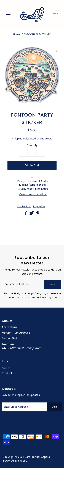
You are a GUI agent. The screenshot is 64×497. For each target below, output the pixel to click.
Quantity (32, 145)
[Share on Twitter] (31, 214)
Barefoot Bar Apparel (37, 457)
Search (6, 368)
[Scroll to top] (56, 489)
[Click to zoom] (56, 51)
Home (16, 34)
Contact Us (9, 373)
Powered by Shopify (15, 460)
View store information (33, 194)
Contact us (24, 206)
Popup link (39, 206)
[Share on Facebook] (26, 214)
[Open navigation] (8, 14)
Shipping (17, 138)
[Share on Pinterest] (37, 214)
